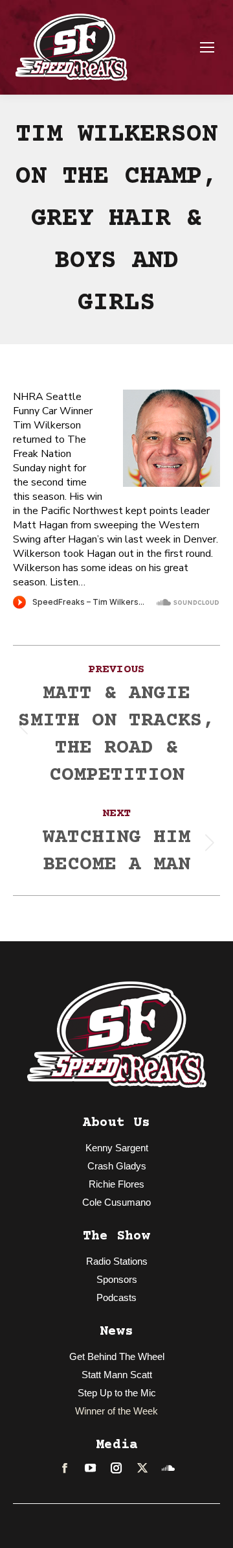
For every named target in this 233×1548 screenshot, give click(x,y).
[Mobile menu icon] (207, 47)
